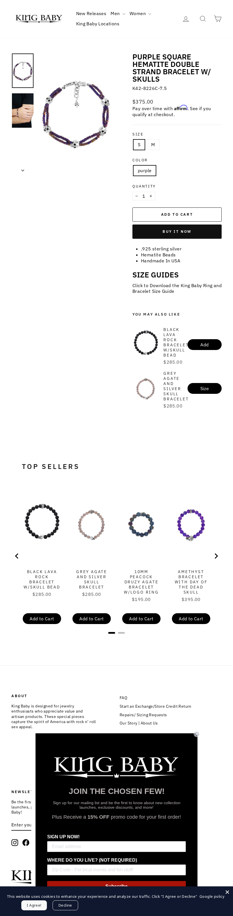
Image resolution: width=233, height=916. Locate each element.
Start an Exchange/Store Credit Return (156, 706)
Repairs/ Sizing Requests (143, 714)
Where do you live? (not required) (92, 860)
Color (140, 160)
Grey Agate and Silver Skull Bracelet (176, 386)
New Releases (91, 13)
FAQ (123, 697)
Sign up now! (63, 836)
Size (137, 134)
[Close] (227, 892)
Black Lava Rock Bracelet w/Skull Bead (176, 342)
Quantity (144, 186)
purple (144, 170)
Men (116, 13)
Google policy (211, 896)
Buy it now (177, 231)
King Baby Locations (98, 23)
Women (138, 13)
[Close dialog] (196, 734)
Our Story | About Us (139, 723)
